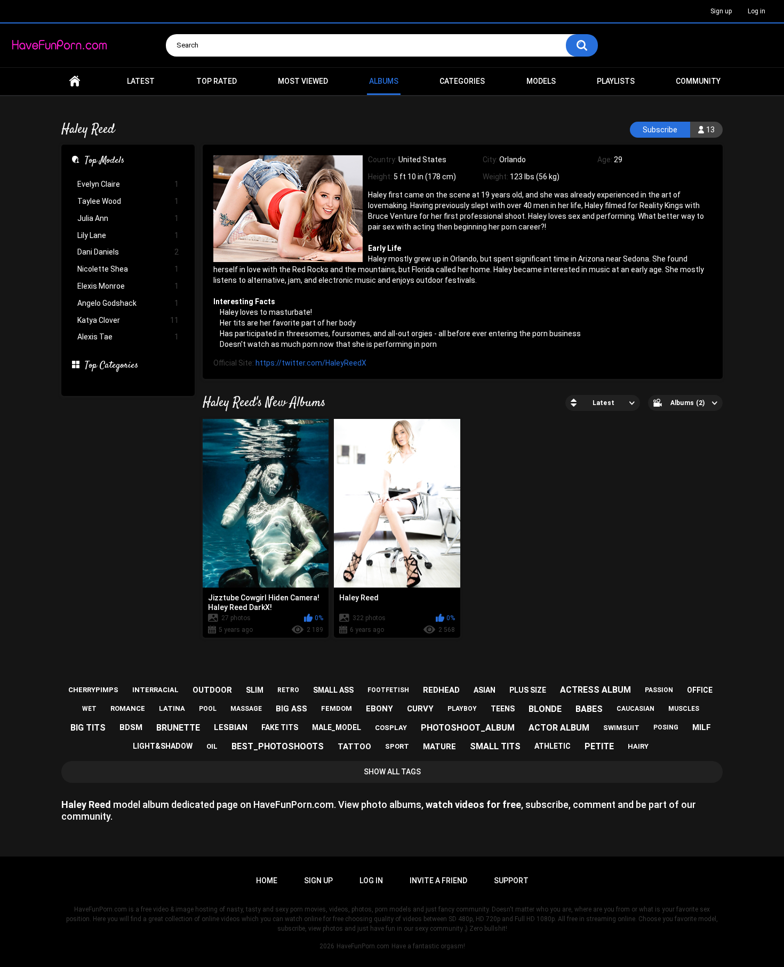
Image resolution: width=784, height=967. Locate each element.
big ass (291, 709)
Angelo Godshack (128, 303)
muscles (683, 708)
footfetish (388, 690)
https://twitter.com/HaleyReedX (310, 363)
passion (659, 690)
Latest (141, 81)
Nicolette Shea (128, 269)
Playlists (616, 81)
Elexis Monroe (128, 286)
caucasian (635, 708)
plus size (527, 690)
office (700, 690)
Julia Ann (128, 218)
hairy (638, 746)
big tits (88, 728)
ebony (379, 709)
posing (665, 727)
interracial (155, 690)
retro (288, 690)
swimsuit (621, 728)
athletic (552, 746)
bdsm (130, 727)
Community (698, 81)
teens (503, 708)
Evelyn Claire (128, 184)
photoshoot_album (468, 728)
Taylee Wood (128, 201)
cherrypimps (93, 690)
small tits (495, 746)
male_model (336, 727)
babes (589, 709)
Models (541, 81)
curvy (420, 709)
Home (74, 81)
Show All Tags (392, 771)
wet (89, 708)
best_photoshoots (277, 746)
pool (208, 708)
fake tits (279, 727)
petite (599, 746)
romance (127, 708)
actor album (559, 728)
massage (246, 708)
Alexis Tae (128, 336)
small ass (333, 690)
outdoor (212, 690)
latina (172, 708)
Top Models (104, 161)
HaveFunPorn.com (363, 946)
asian (484, 690)
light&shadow (163, 746)
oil (212, 746)
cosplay (391, 728)
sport (397, 746)
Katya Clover (128, 320)
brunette (178, 728)
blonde (545, 709)
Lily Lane (128, 235)
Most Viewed (303, 81)
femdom (336, 708)
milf (701, 727)
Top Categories (111, 366)
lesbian (230, 727)
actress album (595, 690)
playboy (462, 708)
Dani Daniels (128, 252)
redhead (441, 690)
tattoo (354, 746)
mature (439, 746)
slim (254, 690)
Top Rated (216, 81)
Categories (462, 81)
